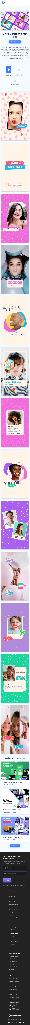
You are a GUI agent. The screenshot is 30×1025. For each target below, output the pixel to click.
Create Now (15, 42)
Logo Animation (13, 961)
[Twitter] (16, 1022)
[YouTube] (20, 1022)
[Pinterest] (12, 1022)
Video (12, 936)
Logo (12, 939)
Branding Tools (15, 927)
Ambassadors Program (15, 917)
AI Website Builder (13, 989)
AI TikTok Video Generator (15, 994)
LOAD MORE (15, 845)
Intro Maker (12, 964)
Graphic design (15, 941)
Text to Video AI (12, 986)
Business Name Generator (15, 992)
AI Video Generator (13, 978)
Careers (11, 899)
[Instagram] (9, 1022)
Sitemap (11, 912)
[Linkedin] (23, 1022)
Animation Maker (13, 958)
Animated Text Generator (15, 966)
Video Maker (12, 969)
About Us (11, 893)
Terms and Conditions (14, 909)
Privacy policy (12, 907)
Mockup (13, 947)
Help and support (13, 901)
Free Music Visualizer (14, 956)
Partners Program (13, 915)
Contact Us (12, 896)
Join (7, 880)
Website (13, 944)
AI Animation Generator (14, 981)
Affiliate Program (13, 904)
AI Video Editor (12, 984)
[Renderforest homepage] (3, 3)
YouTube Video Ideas (14, 997)
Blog (12, 929)
